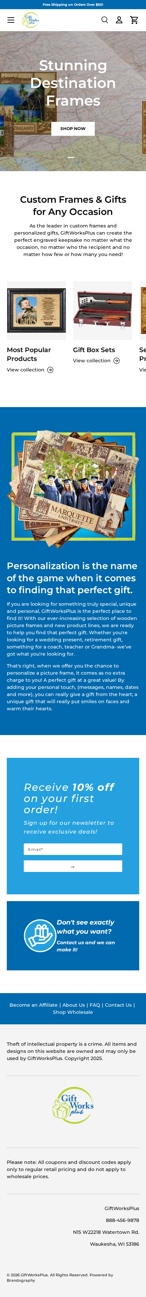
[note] (73, 812)
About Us (73, 1005)
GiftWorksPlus (34, 1275)
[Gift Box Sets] (102, 310)
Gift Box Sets (94, 350)
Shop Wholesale (73, 1012)
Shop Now (73, 128)
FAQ (95, 1005)
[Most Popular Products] (36, 310)
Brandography (21, 1280)
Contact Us (118, 1005)
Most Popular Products (29, 354)
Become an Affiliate (34, 1005)
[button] (134, 20)
